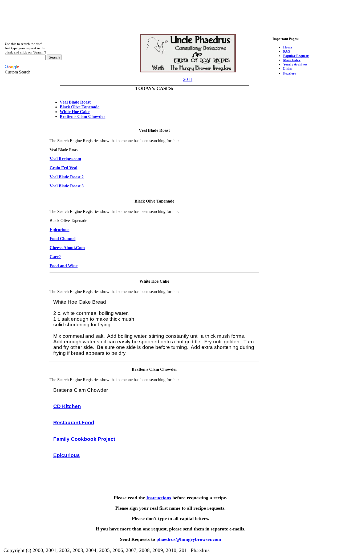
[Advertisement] (170, 14)
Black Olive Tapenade (79, 107)
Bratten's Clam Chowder (82, 116)
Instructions (158, 497)
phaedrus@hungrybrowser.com (188, 539)
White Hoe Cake (75, 111)
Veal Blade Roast (75, 102)
